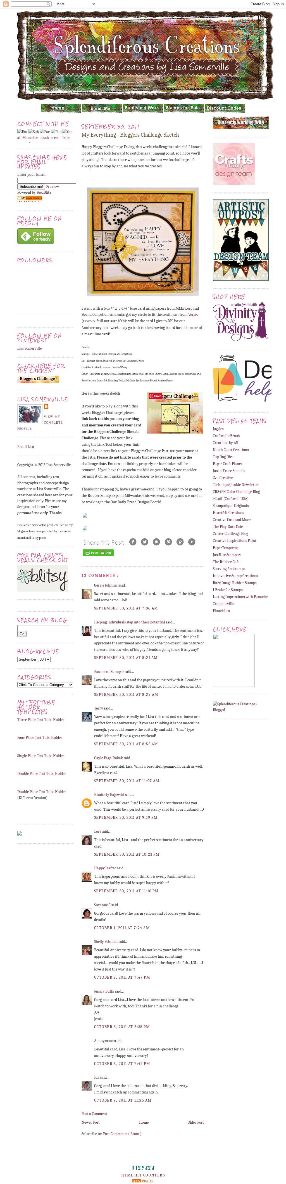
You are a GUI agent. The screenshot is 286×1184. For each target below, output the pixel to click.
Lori (98, 831)
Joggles (218, 428)
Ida (97, 1077)
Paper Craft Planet (227, 463)
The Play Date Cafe (228, 526)
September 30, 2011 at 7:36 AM (126, 608)
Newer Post (91, 1122)
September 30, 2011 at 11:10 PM (126, 891)
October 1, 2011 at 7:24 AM (122, 928)
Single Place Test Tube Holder (40, 755)
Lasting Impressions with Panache (240, 596)
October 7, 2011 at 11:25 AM (123, 1100)
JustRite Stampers (227, 554)
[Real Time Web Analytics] (143, 1182)
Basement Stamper (109, 671)
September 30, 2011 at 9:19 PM (125, 817)
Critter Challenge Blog (230, 533)
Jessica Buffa (104, 991)
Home (144, 1122)
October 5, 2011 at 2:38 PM (122, 1026)
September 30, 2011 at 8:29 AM (126, 694)
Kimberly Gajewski (109, 794)
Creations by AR (226, 442)
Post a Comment (94, 1113)
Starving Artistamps (229, 568)
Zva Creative (223, 477)
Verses (193, 314)
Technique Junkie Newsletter (236, 484)
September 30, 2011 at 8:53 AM (126, 744)
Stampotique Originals (231, 505)
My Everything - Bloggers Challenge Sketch (130, 135)
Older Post (196, 1122)
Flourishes (221, 610)
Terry (99, 708)
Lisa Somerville (29, 348)
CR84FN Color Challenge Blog (236, 491)
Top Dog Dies (223, 456)
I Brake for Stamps (227, 589)
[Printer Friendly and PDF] (98, 556)
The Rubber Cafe (226, 561)
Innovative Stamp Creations (235, 575)
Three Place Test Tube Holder (40, 719)
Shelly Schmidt (106, 941)
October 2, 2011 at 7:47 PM (122, 977)
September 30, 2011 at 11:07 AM (126, 781)
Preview (52, 186)
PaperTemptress (225, 547)
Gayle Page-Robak (109, 758)
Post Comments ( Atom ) (122, 1133)
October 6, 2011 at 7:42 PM (122, 1063)
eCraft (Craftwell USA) (231, 498)
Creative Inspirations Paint (234, 540)
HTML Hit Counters (143, 1175)
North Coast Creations (231, 449)
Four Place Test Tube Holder (39, 737)
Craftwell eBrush (226, 435)
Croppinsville (223, 603)
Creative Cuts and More (232, 519)
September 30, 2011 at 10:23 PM (126, 854)
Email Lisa (25, 446)
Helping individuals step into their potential (130, 622)
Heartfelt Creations (228, 512)
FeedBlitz (44, 192)
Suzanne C (102, 905)
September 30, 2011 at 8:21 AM (126, 657)
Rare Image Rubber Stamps (234, 582)
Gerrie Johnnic (106, 585)
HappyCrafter (105, 868)
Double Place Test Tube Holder (41, 773)
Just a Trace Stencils (229, 470)
